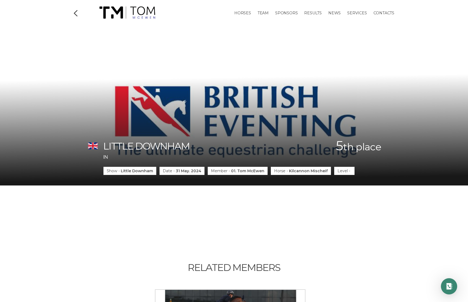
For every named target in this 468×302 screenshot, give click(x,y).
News (334, 13)
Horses (242, 13)
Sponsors (286, 13)
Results (313, 13)
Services (357, 13)
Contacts (383, 13)
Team (263, 13)
